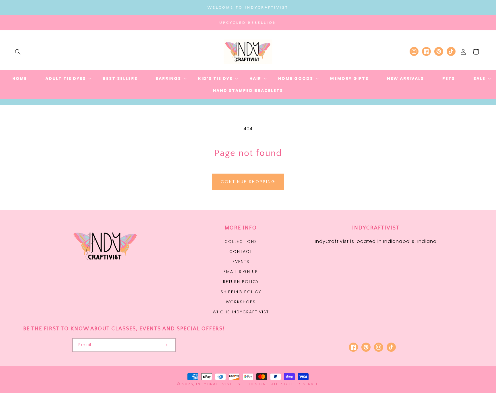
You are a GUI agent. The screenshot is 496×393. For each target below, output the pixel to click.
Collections (240, 241)
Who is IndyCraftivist (241, 312)
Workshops (241, 302)
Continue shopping (248, 181)
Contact (240, 251)
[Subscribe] (165, 345)
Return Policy (241, 281)
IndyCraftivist (214, 384)
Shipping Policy (241, 292)
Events (240, 261)
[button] (17, 52)
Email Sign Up (241, 271)
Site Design (252, 384)
